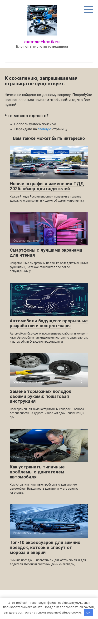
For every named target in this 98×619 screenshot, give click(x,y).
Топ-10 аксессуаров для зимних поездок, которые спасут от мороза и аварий (45, 547)
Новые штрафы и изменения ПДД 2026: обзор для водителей (47, 186)
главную (44, 129)
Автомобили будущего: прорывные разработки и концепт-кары (49, 323)
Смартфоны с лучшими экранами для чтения (46, 252)
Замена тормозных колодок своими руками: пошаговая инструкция (40, 396)
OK (88, 612)
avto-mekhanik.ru (42, 41)
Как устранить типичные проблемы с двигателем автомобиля (37, 472)
